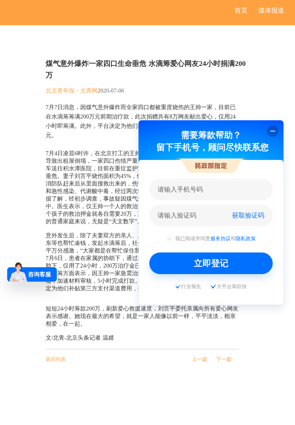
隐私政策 (246, 238)
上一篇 (199, 359)
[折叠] (272, 131)
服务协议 (220, 238)
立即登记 (211, 263)
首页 (241, 10)
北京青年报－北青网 (71, 91)
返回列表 (56, 359)
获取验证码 (248, 215)
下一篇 (223, 359)
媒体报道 (271, 10)
